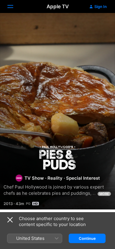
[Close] (10, 219)
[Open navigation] (13, 6)
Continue (87, 238)
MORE (104, 194)
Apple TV (58, 6)
